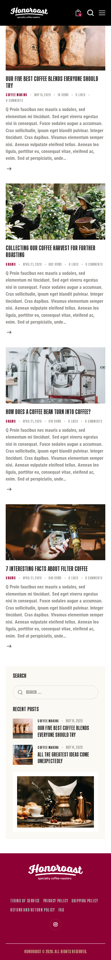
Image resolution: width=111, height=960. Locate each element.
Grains (11, 264)
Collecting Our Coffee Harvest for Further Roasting (50, 251)
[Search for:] (55, 692)
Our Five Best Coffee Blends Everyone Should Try (52, 82)
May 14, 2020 (42, 95)
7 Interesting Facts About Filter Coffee (47, 568)
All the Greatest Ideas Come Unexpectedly (63, 758)
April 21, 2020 (32, 264)
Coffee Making (16, 95)
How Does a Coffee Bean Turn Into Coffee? (48, 412)
